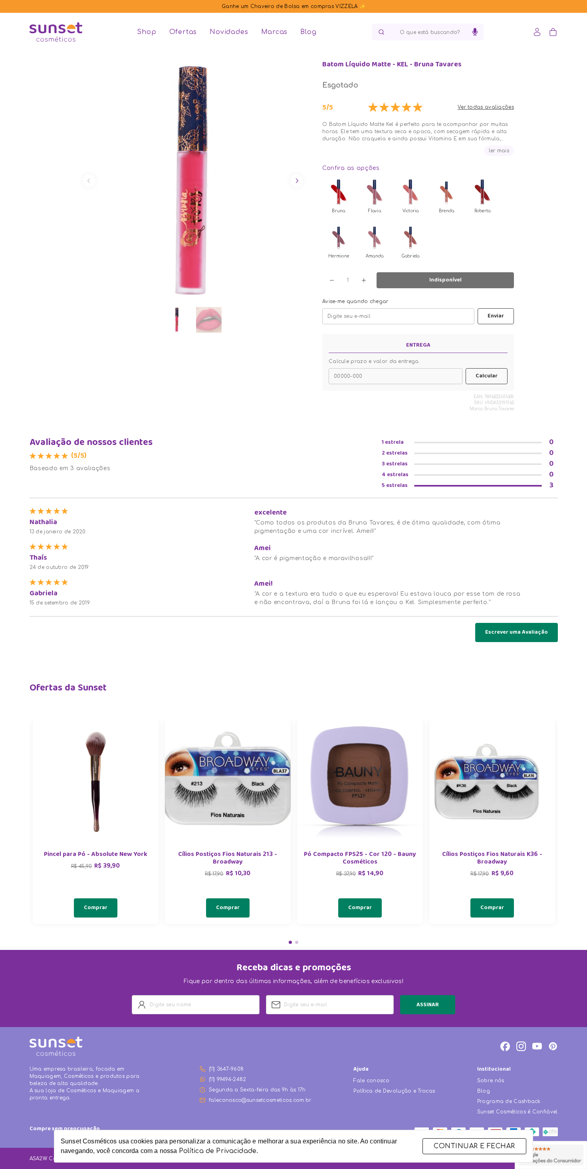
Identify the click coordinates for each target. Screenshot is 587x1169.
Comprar (95, 908)
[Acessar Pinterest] (553, 1046)
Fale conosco (371, 1080)
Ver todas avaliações (486, 107)
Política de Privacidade (217, 1151)
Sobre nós (490, 1080)
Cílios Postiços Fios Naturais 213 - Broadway (227, 858)
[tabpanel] (96, 822)
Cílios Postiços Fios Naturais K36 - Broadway (492, 858)
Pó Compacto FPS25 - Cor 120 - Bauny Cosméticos (360, 858)
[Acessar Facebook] (505, 1046)
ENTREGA (418, 345)
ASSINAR (427, 1005)
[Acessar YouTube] (537, 1046)
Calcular (487, 376)
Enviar (496, 316)
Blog (308, 32)
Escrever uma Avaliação (516, 632)
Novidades (229, 32)
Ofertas (183, 32)
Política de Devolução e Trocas (394, 1091)
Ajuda (361, 1069)
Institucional (494, 1069)
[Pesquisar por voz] (475, 32)
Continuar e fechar (474, 1146)
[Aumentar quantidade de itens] (364, 280)
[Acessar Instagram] (521, 1046)
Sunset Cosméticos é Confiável (517, 1112)
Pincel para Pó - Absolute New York (95, 855)
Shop (146, 32)
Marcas (274, 32)
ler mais (499, 151)
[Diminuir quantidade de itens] (332, 280)
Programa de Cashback (509, 1101)
